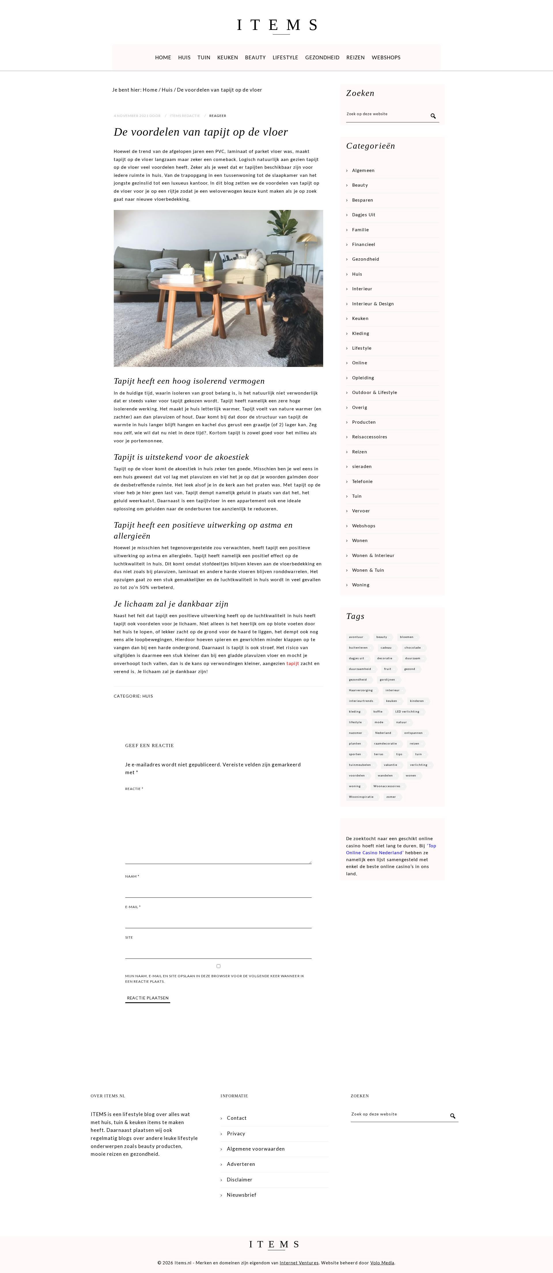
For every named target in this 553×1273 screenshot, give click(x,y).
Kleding (360, 333)
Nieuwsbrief (242, 1195)
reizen (414, 743)
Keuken (227, 58)
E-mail (133, 907)
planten (355, 743)
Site (129, 937)
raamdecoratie (385, 743)
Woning (360, 585)
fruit (387, 669)
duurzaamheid (360, 669)
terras (378, 754)
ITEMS (281, 24)
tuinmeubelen (360, 765)
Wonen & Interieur (373, 555)
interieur (393, 690)
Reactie (134, 789)
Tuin (204, 58)
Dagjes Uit (363, 215)
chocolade (413, 647)
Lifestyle (285, 58)
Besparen (362, 200)
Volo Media (382, 1262)
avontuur (356, 637)
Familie (360, 230)
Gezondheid (322, 58)
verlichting (418, 765)
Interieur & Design (373, 304)
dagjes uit (356, 658)
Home (163, 58)
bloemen (407, 637)
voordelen (357, 775)
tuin (418, 754)
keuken (391, 701)
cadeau (386, 647)
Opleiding (363, 378)
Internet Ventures (299, 1262)
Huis (184, 58)
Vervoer (361, 511)
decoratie (384, 658)
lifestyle (355, 722)
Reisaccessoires (369, 437)
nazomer (355, 733)
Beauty (255, 58)
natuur (401, 722)
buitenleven (358, 647)
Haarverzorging (361, 690)
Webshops (386, 58)
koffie (378, 711)
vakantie (390, 765)
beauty (381, 637)
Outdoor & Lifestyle (374, 392)
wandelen (385, 775)
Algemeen (363, 170)
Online (359, 363)
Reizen (355, 58)
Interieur (362, 289)
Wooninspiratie (361, 797)
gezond (409, 669)
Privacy (236, 1133)
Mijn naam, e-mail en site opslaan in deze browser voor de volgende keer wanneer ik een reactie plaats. (214, 979)
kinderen (417, 701)
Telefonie (362, 481)
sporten (355, 754)
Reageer (217, 115)
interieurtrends (361, 701)
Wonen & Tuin (368, 570)
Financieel (363, 244)
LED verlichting (407, 711)
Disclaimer (240, 1180)
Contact (237, 1118)
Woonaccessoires (387, 786)
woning (355, 786)
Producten (364, 422)
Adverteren (241, 1164)
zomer (391, 797)
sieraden (362, 466)
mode (379, 722)
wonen (411, 775)
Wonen (360, 540)
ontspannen (413, 733)
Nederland (383, 733)
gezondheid (358, 679)
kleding (355, 711)
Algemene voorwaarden (256, 1149)
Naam (132, 876)
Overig (359, 407)
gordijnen (387, 679)
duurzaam (413, 658)
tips (399, 754)
